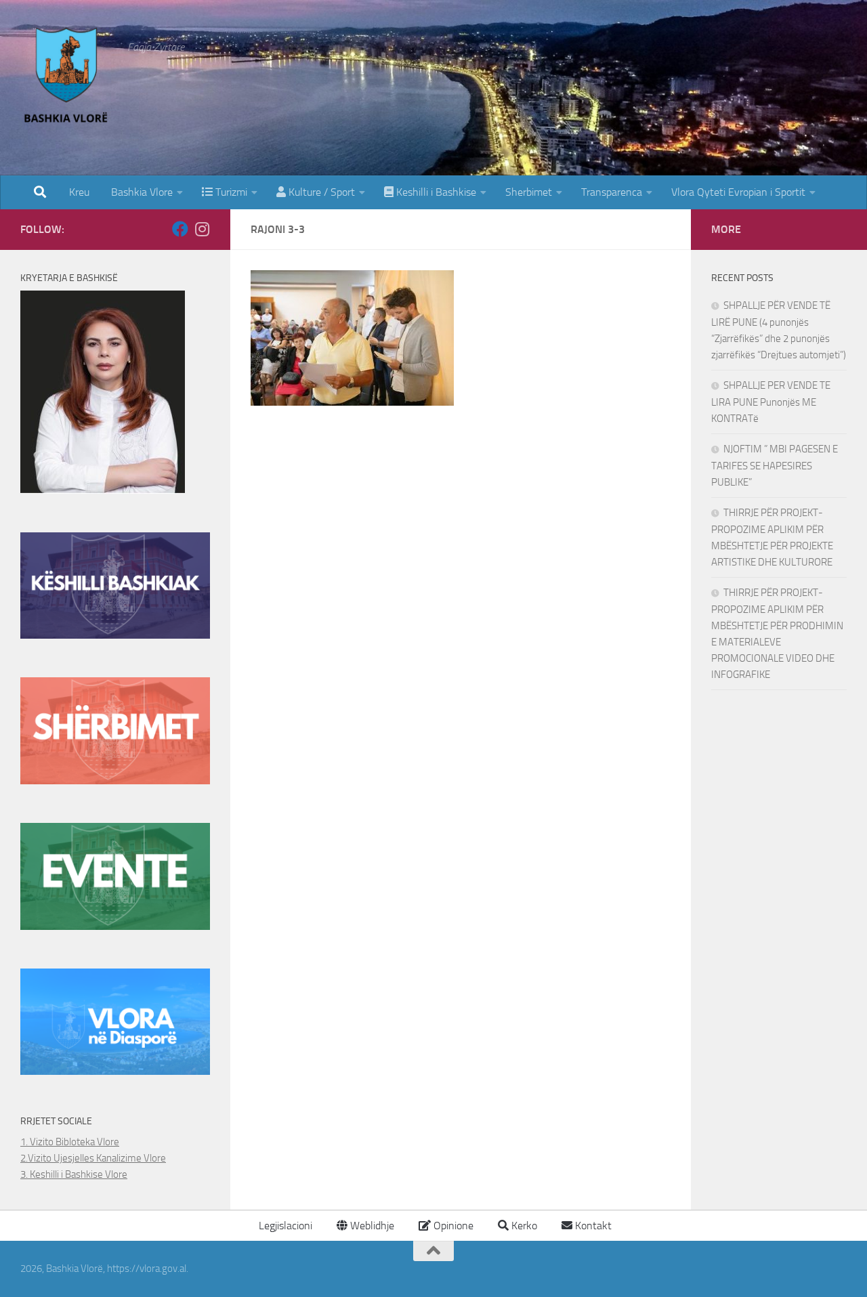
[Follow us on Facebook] (180, 229)
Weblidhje (370, 1225)
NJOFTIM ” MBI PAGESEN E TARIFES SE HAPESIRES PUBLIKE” (774, 465)
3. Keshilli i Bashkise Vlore (73, 1174)
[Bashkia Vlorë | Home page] (67, 78)
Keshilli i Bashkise (435, 192)
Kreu (79, 192)
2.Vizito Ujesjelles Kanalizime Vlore (93, 1158)
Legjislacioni (284, 1225)
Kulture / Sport (320, 192)
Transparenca (611, 192)
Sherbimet (528, 192)
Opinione (452, 1225)
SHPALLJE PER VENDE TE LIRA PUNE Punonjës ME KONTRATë (770, 402)
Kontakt (592, 1225)
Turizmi (230, 192)
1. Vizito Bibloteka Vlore (69, 1142)
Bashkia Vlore (140, 192)
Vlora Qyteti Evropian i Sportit (738, 192)
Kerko (523, 1225)
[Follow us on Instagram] (202, 229)
